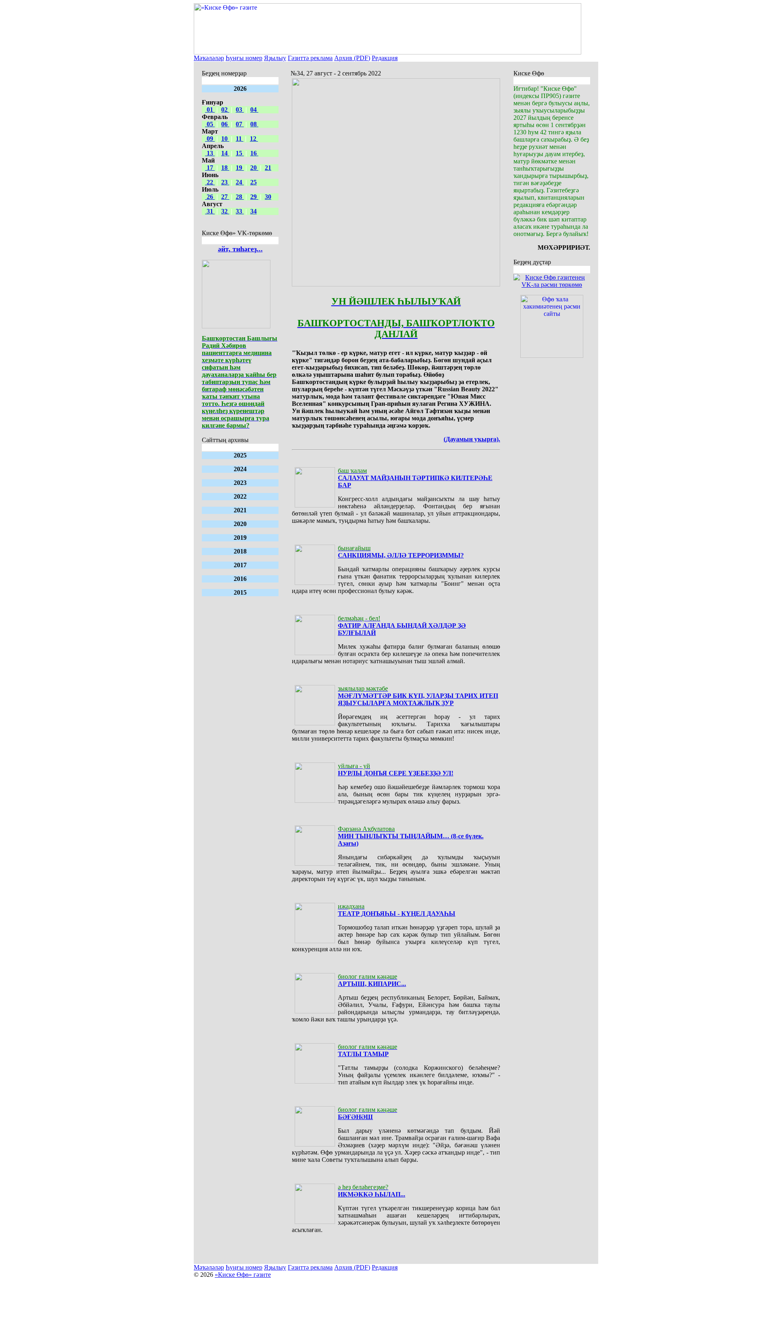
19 (240, 167)
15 (240, 153)
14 (225, 153)
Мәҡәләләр (209, 57)
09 (210, 138)
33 (240, 211)
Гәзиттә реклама (310, 57)
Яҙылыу (275, 57)
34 (253, 211)
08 (254, 124)
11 (239, 138)
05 (210, 124)
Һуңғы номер (244, 57)
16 (254, 153)
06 (225, 124)
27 (225, 196)
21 (268, 167)
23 (225, 182)
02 (225, 109)
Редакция (385, 57)
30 (268, 196)
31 (210, 211)
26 (210, 196)
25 (253, 182)
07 (240, 124)
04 (254, 109)
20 (254, 167)
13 (210, 153)
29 (254, 196)
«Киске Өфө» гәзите (243, 1274)
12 (254, 138)
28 (240, 196)
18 (225, 167)
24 (240, 182)
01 (210, 109)
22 (210, 182)
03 (240, 109)
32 (225, 211)
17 (210, 167)
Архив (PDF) (352, 57)
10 (225, 138)
